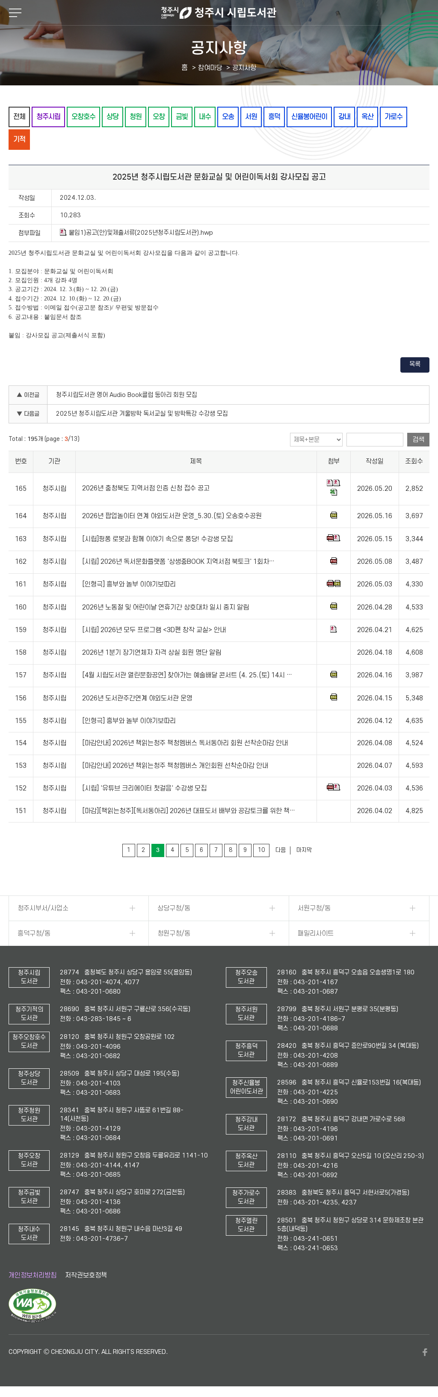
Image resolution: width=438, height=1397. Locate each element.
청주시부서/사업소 (43, 908)
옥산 (367, 116)
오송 (228, 116)
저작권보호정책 (86, 1275)
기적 (19, 139)
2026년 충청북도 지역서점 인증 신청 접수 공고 (146, 489)
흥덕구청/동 (34, 933)
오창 (159, 116)
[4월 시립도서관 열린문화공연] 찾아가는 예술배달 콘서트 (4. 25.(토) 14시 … (187, 675)
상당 (112, 116)
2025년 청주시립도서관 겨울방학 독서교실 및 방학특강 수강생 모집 (142, 413)
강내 (344, 116)
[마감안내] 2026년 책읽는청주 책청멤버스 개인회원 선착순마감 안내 (175, 766)
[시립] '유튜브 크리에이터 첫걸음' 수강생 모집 (144, 788)
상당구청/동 (173, 908)
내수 (205, 116)
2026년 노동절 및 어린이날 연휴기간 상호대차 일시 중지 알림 (165, 607)
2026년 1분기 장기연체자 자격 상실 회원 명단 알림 (151, 652)
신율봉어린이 (309, 116)
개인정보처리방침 (32, 1275)
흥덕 (274, 116)
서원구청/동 (314, 908)
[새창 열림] (32, 1320)
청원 (136, 116)
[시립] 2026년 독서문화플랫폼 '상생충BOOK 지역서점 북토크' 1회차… (178, 562)
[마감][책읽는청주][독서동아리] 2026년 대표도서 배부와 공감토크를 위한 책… (188, 811)
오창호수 (83, 116)
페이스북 (425, 1352)
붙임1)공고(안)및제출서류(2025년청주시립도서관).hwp (141, 232)
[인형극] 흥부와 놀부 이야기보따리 (129, 585)
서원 (251, 116)
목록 (414, 364)
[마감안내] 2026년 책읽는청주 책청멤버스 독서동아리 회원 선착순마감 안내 (185, 743)
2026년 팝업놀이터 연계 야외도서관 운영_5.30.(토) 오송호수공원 (172, 516)
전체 (19, 116)
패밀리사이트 (316, 933)
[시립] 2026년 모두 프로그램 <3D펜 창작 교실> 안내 (154, 630)
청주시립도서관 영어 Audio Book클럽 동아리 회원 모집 (126, 395)
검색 (418, 439)
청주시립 (48, 116)
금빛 (182, 116)
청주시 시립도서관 (219, 13)
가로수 (393, 116)
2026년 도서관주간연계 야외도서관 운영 (137, 698)
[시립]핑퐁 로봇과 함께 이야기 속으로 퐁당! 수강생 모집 (157, 539)
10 (261, 850)
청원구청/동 (173, 933)
